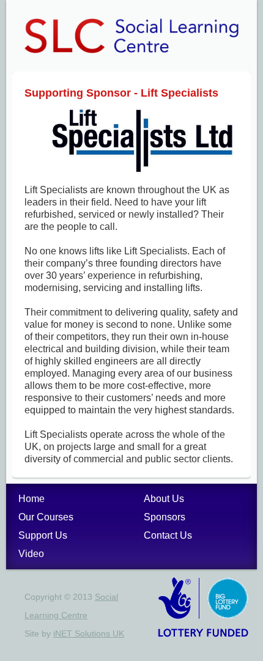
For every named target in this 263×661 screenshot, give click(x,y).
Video (31, 553)
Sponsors (164, 517)
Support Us (42, 535)
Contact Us (168, 535)
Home (31, 498)
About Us (164, 498)
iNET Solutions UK (88, 633)
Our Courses (45, 517)
